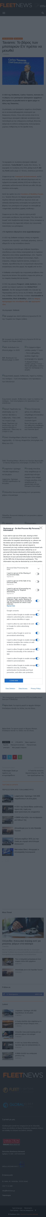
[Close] (42, 529)
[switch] (37, 574)
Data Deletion (10, 688)
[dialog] (23, 608)
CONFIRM (14, 680)
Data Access (23, 688)
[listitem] (23, 568)
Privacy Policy (36, 688)
